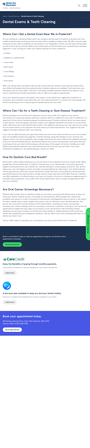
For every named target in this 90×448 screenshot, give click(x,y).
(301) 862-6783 (22, 323)
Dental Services (14, 16)
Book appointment (12, 244)
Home (5, 16)
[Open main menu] (85, 6)
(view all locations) (14, 8)
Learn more (9, 273)
